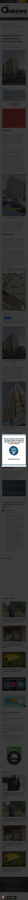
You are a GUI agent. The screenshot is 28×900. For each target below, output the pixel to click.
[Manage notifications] (3, 896)
